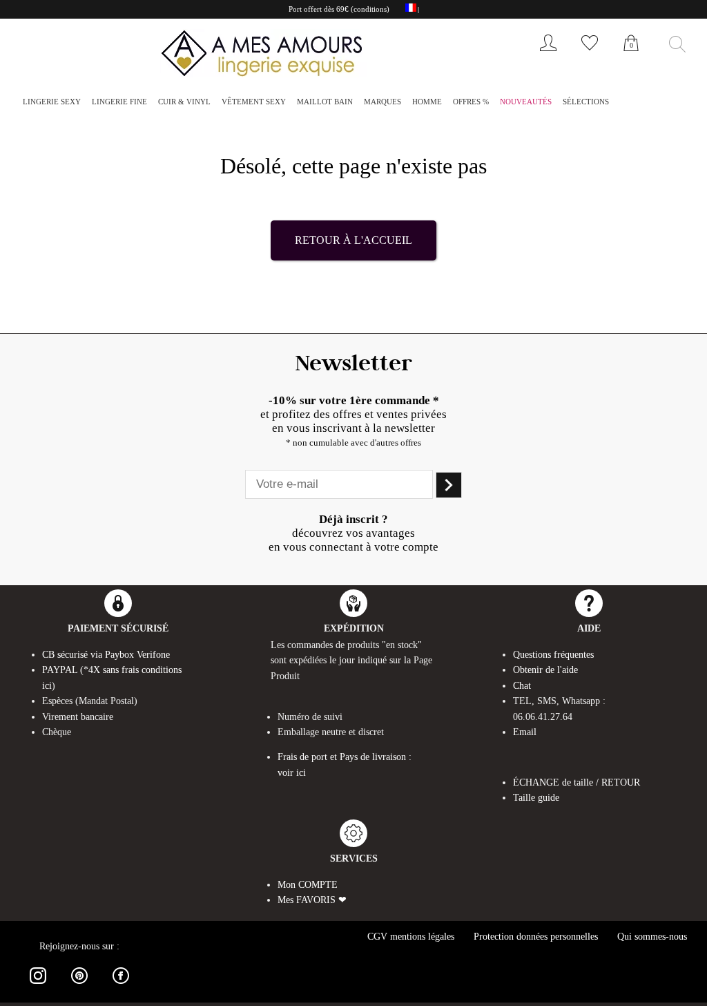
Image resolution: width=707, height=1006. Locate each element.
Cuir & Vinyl (184, 101)
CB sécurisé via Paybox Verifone (106, 654)
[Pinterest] (79, 986)
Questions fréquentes (553, 654)
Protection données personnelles (536, 936)
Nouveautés (526, 101)
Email (524, 732)
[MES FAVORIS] (589, 54)
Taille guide (536, 798)
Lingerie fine (119, 101)
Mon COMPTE (308, 885)
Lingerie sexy (52, 101)
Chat (522, 686)
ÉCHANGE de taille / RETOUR (576, 782)
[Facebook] (121, 986)
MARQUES (382, 101)
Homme (427, 101)
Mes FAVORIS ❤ (312, 900)
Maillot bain (325, 101)
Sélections (586, 101)
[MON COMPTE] (548, 54)
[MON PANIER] (631, 58)
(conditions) (370, 9)
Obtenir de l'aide (545, 670)
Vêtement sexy (254, 101)
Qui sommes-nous (652, 936)
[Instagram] (38, 986)
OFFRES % (471, 101)
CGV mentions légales (410, 936)
